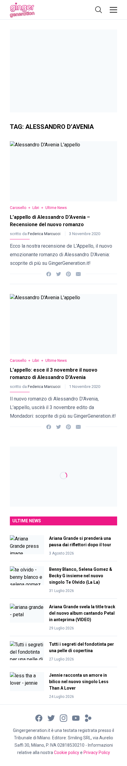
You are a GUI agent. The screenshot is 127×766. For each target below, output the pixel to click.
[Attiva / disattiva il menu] (113, 9)
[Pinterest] (68, 274)
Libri (35, 208)
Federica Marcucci (44, 233)
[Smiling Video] (88, 718)
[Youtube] (76, 718)
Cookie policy (66, 752)
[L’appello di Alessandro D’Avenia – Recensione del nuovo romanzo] (63, 171)
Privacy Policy (97, 752)
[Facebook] (48, 274)
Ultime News (56, 208)
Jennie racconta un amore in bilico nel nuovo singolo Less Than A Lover (79, 682)
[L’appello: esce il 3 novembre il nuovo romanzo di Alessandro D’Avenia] (63, 324)
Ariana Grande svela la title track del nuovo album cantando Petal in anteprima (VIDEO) (82, 613)
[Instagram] (63, 718)
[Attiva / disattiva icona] (98, 9)
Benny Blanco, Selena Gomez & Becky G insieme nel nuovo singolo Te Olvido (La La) (80, 576)
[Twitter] (58, 274)
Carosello (18, 208)
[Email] (78, 274)
